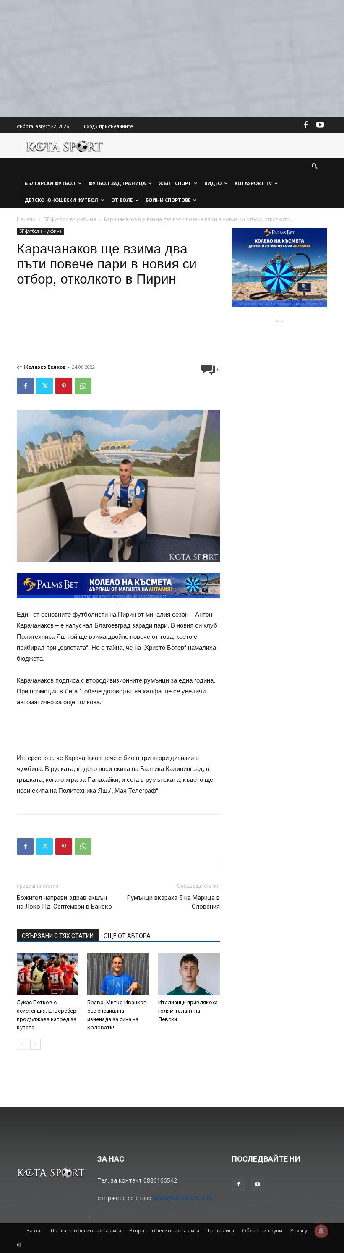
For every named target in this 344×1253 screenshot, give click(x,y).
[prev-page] (22, 1044)
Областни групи (262, 1230)
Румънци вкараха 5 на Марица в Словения (173, 902)
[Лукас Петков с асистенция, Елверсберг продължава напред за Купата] (47, 974)
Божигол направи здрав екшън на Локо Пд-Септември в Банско (64, 902)
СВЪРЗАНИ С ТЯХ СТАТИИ (58, 936)
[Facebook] (306, 125)
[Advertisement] (172, 58)
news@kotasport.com (182, 1198)
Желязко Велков (44, 367)
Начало (26, 219)
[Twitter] (44, 386)
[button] (314, 166)
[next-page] (35, 1044)
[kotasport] (64, 145)
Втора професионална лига (164, 1230)
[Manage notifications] (321, 1231)
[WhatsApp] (83, 386)
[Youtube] (320, 125)
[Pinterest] (63, 386)
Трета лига (220, 1230)
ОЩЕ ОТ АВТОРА (127, 936)
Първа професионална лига (86, 1230)
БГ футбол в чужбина (70, 219)
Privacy (298, 1230)
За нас (34, 1230)
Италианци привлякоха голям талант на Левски (188, 1010)
